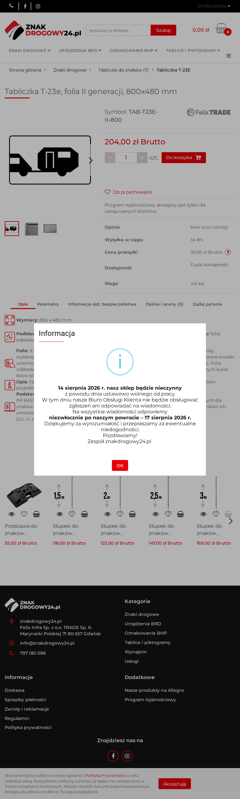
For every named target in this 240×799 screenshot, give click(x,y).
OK (120, 465)
